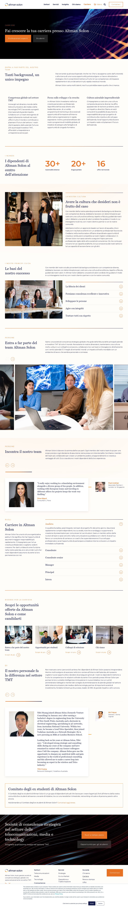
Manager (49, 565)
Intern (48, 579)
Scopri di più (10, 655)
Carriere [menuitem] (85, 876)
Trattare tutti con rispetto (78, 315)
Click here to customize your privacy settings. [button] (75, 903)
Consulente (50, 550)
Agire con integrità (75, 308)
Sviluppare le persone (76, 301)
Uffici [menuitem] (84, 882)
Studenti (40, 38)
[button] (12, 359)
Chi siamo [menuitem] (86, 873)
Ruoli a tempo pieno (94, 835)
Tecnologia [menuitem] (38, 879)
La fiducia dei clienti (75, 286)
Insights (65, 4)
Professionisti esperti (18, 38)
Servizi (56, 4)
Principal (49, 572)
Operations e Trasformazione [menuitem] (64, 880)
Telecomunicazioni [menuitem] (41, 873)
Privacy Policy (59, 894)
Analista (49, 524)
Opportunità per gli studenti (94, 844)
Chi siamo (76, 4)
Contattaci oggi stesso (66, 803)
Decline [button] (100, 903)
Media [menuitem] (36, 876)
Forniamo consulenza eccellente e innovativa (87, 294)
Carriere (87, 4)
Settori (47, 4)
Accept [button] (92, 903)
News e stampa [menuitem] (88, 879)
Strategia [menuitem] (62, 873)
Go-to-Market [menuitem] (63, 876)
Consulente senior (54, 557)
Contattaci (116, 4)
